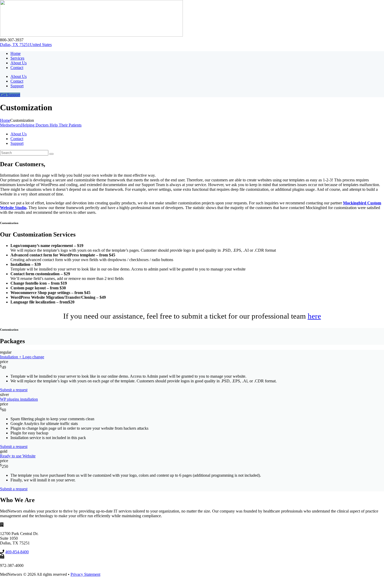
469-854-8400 (17, 552)
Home (5, 120)
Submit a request (13, 390)
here (314, 316)
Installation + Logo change (22, 357)
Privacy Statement (85, 574)
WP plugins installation (19, 399)
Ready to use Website (18, 456)
